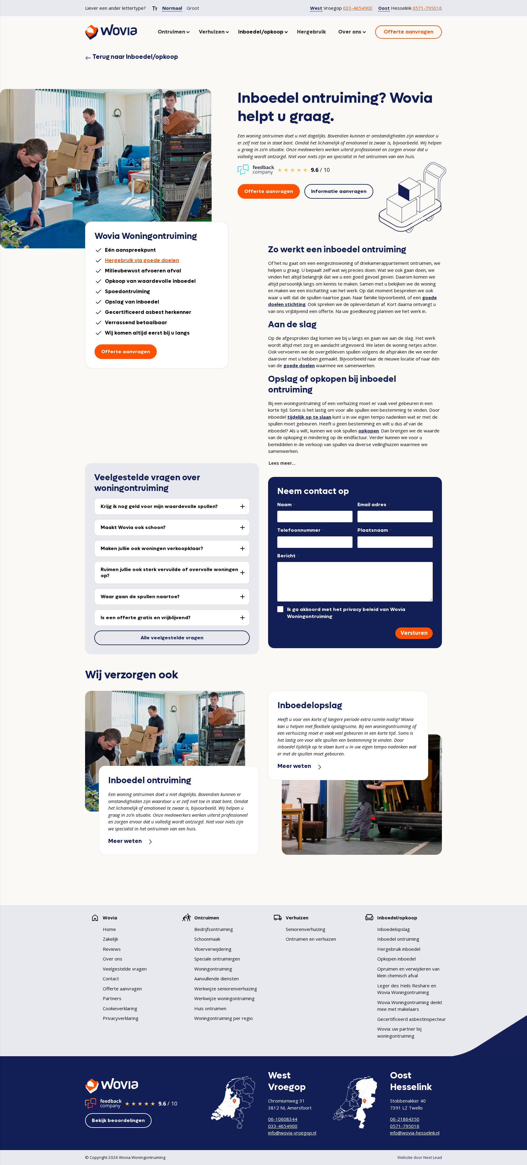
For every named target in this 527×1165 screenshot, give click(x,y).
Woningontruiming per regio (223, 1018)
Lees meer (280, 463)
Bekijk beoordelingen (118, 1120)
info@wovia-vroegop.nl (292, 1133)
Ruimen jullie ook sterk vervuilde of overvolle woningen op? (169, 572)
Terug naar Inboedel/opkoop (131, 57)
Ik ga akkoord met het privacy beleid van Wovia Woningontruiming (346, 613)
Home (109, 929)
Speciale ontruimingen (217, 959)
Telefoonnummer (300, 530)
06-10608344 (282, 1119)
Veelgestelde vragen (125, 969)
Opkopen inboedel (396, 959)
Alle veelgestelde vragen (172, 637)
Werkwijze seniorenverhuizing (225, 989)
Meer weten (130, 841)
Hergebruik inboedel (398, 949)
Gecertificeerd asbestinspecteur (411, 1019)
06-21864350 (404, 1119)
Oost (384, 8)
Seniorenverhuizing (305, 929)
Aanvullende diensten (216, 978)
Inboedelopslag (393, 929)
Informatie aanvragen (339, 191)
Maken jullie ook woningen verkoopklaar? (152, 548)
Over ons (112, 959)
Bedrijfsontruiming (213, 929)
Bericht (288, 555)
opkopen (368, 431)
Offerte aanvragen (268, 191)
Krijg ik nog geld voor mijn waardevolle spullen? (159, 506)
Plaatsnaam (374, 530)
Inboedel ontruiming (398, 939)
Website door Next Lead (419, 1157)
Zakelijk (110, 939)
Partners (112, 998)
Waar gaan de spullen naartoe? (140, 596)
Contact (111, 978)
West (316, 8)
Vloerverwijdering (212, 949)
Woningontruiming (213, 969)
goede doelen (299, 365)
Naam (286, 504)
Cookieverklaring (120, 1008)
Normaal (172, 8)
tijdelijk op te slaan (309, 417)
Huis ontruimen (210, 1008)
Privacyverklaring (120, 1018)
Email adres (373, 504)
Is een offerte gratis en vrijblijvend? (146, 617)
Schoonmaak (207, 939)
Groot (193, 8)
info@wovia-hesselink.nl (414, 1133)
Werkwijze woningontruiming (224, 998)
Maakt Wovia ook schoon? (133, 527)
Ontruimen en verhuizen (311, 939)
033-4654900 (357, 8)
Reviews (112, 949)
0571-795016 (427, 8)
